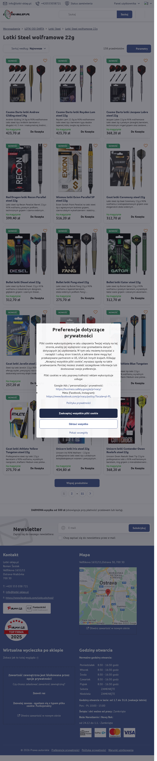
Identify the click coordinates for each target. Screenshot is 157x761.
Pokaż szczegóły (78, 432)
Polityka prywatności (78, 403)
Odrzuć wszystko (78, 424)
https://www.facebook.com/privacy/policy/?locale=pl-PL (78, 396)
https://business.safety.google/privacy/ (78, 389)
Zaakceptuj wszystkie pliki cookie (78, 413)
